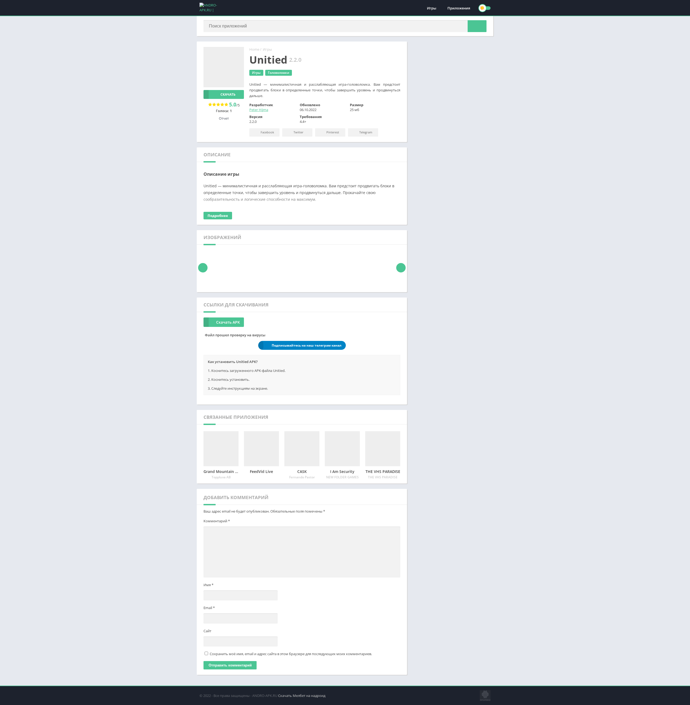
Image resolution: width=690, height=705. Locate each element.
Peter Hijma (258, 109)
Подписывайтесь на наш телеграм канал (306, 345)
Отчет (224, 118)
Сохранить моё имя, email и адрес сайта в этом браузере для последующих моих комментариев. (291, 653)
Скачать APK (228, 322)
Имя (208, 584)
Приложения (458, 8)
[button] (477, 26)
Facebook (267, 132)
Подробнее (218, 215)
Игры (431, 8)
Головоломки (278, 72)
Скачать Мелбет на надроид (301, 695)
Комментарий (216, 521)
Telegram (365, 132)
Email (209, 607)
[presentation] (203, 268)
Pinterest (332, 132)
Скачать (228, 94)
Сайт (207, 630)
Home (254, 49)
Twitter (298, 132)
